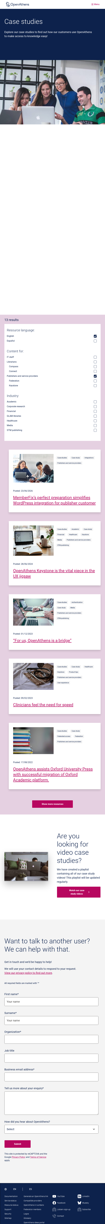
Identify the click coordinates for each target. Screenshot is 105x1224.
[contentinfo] (55, 481)
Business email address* (19, 1069)
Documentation (11, 1196)
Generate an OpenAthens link (36, 1196)
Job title (9, 1050)
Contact (60, 1216)
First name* (11, 994)
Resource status (11, 1205)
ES (30, 1189)
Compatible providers (33, 1201)
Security (8, 1214)
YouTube (61, 1196)
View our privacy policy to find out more (28, 973)
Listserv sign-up (63, 1209)
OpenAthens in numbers (34, 1205)
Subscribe (86, 1209)
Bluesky (85, 1203)
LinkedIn (85, 1196)
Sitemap (8, 1218)
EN (14, 1189)
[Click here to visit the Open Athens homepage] (17, 4)
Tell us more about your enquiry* (24, 1088)
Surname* (10, 1013)
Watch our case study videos (76, 892)
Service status (10, 1201)
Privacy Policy (18, 1157)
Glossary (27, 1218)
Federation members (32, 1209)
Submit (17, 1144)
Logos (26, 1214)
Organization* (12, 1031)
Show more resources (52, 804)
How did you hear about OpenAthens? (27, 1121)
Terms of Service (38, 1157)
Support (8, 1209)
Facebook (61, 1203)
